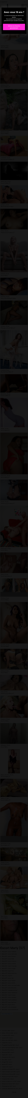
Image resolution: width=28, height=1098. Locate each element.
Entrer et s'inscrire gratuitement (14, 27)
